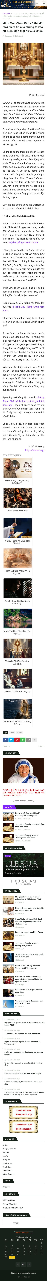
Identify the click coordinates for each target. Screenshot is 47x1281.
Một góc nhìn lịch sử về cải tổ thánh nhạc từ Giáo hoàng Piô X (28, 898)
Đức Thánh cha (8, 1174)
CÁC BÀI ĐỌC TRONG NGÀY (13, 1208)
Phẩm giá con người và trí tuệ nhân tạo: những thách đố (29, 909)
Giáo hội (6, 1152)
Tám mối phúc (8, 1170)
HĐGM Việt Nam (9, 1200)
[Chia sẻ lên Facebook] (5, 740)
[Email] (28, 740)
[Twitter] (11, 740)
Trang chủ (6, 13)
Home (19, 1277)
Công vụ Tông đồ (9, 1149)
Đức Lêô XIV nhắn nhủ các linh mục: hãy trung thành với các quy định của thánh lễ (29, 979)
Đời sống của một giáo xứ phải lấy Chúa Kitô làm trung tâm (22, 867)
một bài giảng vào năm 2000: (23, 242)
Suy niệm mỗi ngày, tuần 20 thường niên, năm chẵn (29, 825)
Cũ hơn (40, 746)
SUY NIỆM (9, 807)
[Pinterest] (17, 740)
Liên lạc (27, 1277)
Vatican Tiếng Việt (9, 1204)
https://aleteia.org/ (34, 450)
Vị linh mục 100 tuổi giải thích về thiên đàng (28, 991)
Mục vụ (5, 1156)
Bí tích (15, 13)
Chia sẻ (19, 733)
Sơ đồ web (7, 1187)
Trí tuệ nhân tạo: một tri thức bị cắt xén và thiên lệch (29, 955)
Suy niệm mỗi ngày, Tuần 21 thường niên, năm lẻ (26, 944)
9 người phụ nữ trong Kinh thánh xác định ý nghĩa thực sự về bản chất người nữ (28, 921)
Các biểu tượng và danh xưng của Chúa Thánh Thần (29, 1002)
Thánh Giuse (7, 1163)
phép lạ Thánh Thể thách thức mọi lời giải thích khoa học (23, 401)
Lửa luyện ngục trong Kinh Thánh (29, 932)
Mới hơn (7, 746)
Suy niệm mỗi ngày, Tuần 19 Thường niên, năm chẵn (26, 836)
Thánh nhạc (7, 1167)
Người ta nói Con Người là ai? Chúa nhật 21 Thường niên (27, 814)
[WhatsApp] (22, 740)
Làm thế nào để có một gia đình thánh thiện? (22, 1074)
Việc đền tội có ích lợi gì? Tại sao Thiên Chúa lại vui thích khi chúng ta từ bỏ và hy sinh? (24, 1093)
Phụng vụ (6, 1160)
